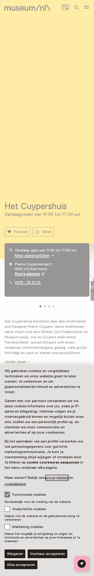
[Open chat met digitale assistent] (81, 563)
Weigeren (15, 554)
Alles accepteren (21, 565)
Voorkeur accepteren (47, 554)
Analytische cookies (29, 509)
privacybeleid (57, 478)
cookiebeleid (15, 484)
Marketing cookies (27, 527)
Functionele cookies (29, 495)
